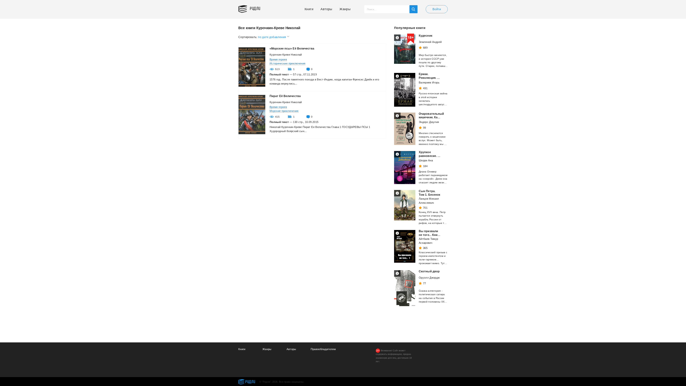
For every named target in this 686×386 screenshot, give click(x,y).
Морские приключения (284, 110)
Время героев (278, 59)
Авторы (326, 9)
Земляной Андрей (430, 41)
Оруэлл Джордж (429, 277)
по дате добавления (272, 37)
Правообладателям (323, 349)
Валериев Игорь (429, 82)
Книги (309, 9)
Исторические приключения (287, 63)
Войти (437, 9)
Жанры (345, 9)
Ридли (255, 8)
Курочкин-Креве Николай (286, 54)
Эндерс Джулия (429, 121)
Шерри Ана (426, 160)
